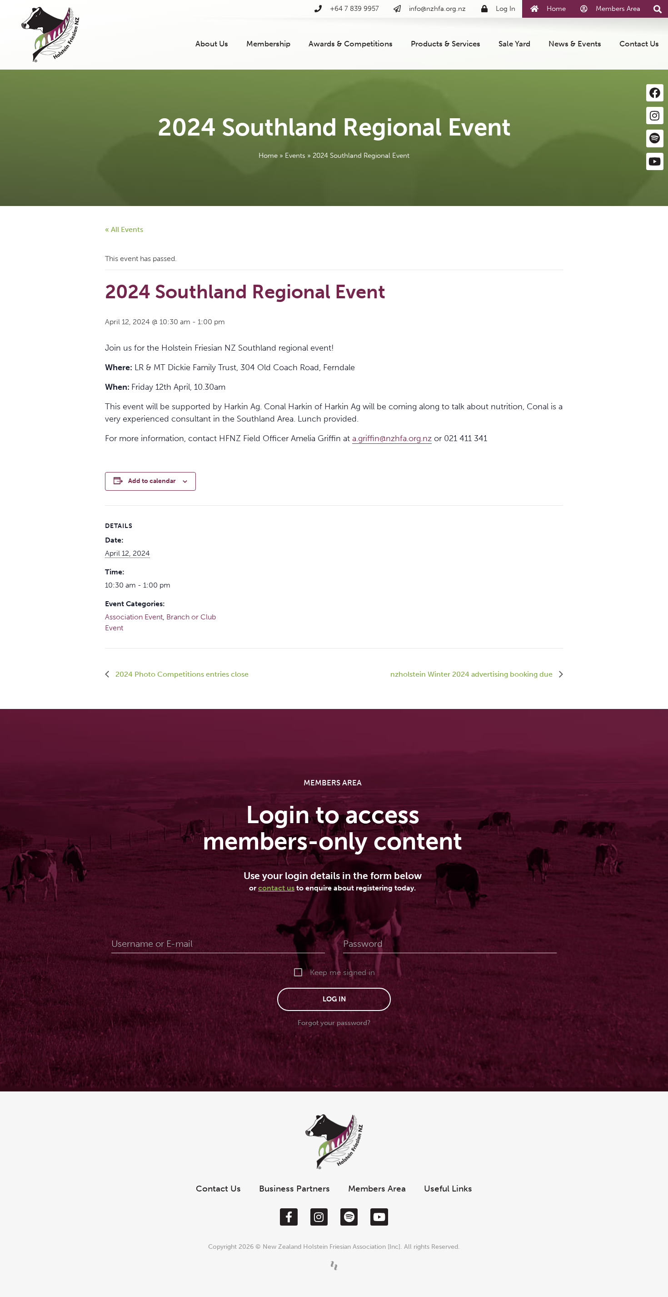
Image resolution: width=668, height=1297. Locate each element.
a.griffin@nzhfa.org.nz (392, 438)
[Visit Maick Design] (334, 1265)
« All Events (124, 229)
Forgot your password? (334, 1023)
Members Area (377, 1188)
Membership (268, 43)
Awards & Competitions (351, 43)
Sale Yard (514, 43)
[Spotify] (654, 138)
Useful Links (448, 1188)
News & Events (574, 43)
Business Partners (294, 1188)
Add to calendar (152, 481)
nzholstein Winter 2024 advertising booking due (472, 674)
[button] (657, 9)
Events (295, 155)
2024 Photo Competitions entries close (181, 674)
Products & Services (445, 43)
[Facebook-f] (288, 1217)
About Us (211, 43)
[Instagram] (654, 115)
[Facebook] (654, 92)
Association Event (134, 617)
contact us (276, 888)
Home (268, 155)
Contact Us (639, 43)
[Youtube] (654, 161)
